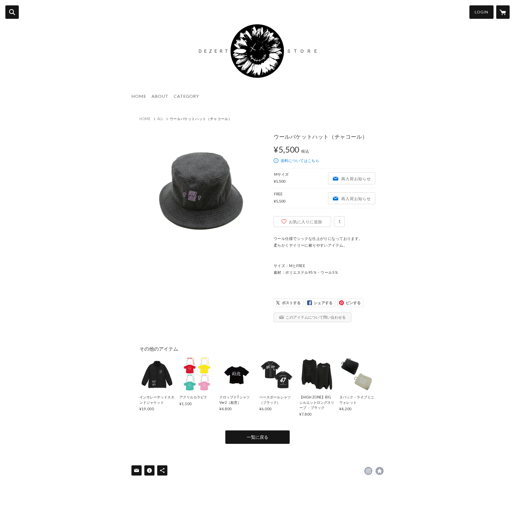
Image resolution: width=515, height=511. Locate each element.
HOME (138, 96)
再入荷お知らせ (356, 178)
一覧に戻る (257, 437)
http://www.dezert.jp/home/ (380, 471)
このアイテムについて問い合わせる (316, 317)
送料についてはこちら (300, 160)
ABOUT (160, 96)
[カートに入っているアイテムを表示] (503, 12)
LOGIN (481, 12)
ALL (160, 119)
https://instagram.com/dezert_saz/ (368, 471)
